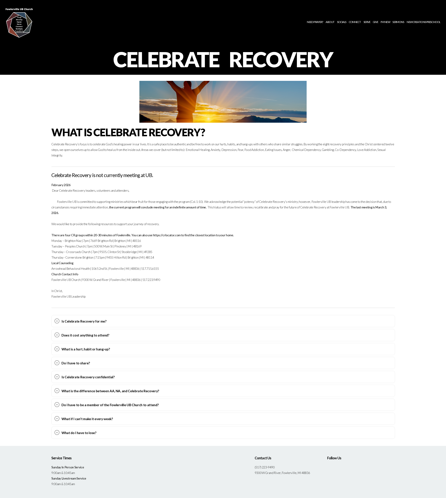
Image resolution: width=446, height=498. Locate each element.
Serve (367, 22)
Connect (355, 22)
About (330, 22)
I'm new (385, 22)
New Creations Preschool (423, 22)
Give (375, 22)
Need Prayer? (315, 22)
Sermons (398, 22)
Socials (341, 22)
